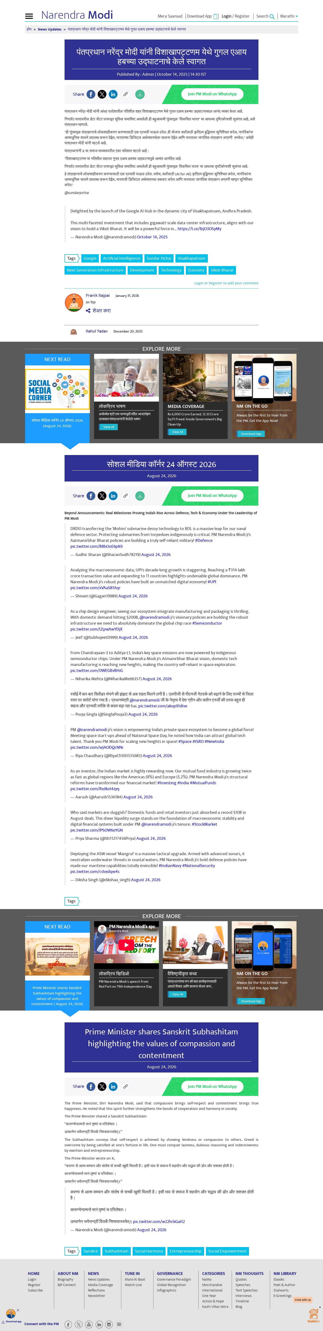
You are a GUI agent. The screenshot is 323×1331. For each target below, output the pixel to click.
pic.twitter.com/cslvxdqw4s (94, 871)
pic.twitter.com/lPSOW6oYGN (96, 830)
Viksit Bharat (222, 270)
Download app (14, 1321)
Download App (251, 434)
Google (90, 258)
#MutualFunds (203, 782)
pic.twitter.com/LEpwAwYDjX (96, 629)
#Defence (204, 540)
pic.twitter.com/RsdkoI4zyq (94, 788)
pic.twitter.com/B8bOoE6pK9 (96, 546)
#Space (185, 741)
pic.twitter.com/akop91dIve (162, 706)
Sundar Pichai (159, 258)
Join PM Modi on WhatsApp (212, 94)
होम (29, 29)
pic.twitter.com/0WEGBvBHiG (96, 670)
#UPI (212, 581)
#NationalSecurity (198, 865)
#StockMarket (204, 824)
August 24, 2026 (155, 554)
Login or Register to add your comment (226, 283)
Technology (171, 270)
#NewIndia (214, 741)
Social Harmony (149, 1251)
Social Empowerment (227, 1251)
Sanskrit (91, 1251)
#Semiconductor (207, 623)
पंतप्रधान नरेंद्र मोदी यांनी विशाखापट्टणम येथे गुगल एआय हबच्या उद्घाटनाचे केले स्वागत (162, 57)
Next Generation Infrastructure (95, 270)
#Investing (166, 782)
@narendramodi (155, 617)
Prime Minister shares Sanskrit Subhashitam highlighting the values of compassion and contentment (161, 1043)
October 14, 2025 (152, 237)
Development (142, 270)
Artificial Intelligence (121, 258)
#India (183, 782)
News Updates (50, 29)
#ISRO (198, 741)
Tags (71, 258)
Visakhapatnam (191, 258)
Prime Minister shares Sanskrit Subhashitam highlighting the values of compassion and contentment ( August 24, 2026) (57, 996)
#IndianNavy (170, 865)
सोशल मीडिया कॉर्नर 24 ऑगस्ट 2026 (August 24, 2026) (57, 423)
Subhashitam (116, 1251)
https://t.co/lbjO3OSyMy (199, 228)
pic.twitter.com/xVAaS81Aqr (95, 587)
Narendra (77, 15)
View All (109, 427)
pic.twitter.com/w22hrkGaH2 (159, 1221)
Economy (196, 270)
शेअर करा (100, 310)
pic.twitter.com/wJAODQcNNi (96, 747)
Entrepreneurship (186, 1251)
